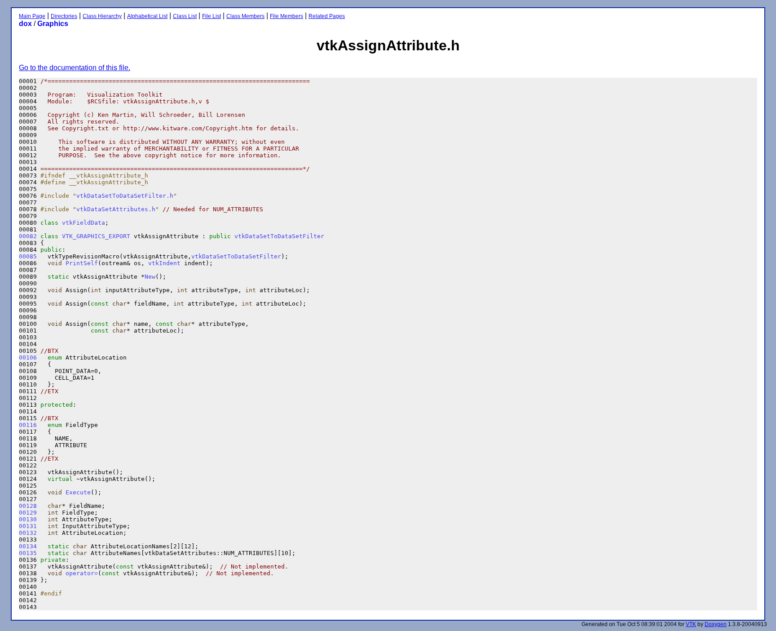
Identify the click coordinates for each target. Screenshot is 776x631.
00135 (28, 553)
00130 (28, 519)
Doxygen (716, 624)
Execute (78, 492)
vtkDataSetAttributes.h (115, 209)
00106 (28, 357)
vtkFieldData (83, 222)
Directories (64, 16)
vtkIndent (164, 263)
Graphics (52, 23)
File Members (286, 16)
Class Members (245, 16)
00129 (28, 512)
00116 (28, 425)
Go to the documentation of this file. (74, 67)
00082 (28, 236)
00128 (28, 505)
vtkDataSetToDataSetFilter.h (124, 195)
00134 (28, 546)
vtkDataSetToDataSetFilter (279, 236)
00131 (28, 526)
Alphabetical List (147, 16)
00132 (28, 532)
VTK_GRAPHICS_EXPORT (96, 236)
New (150, 276)
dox (25, 23)
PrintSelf (82, 263)
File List (211, 16)
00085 (28, 256)
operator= (82, 573)
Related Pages (327, 16)
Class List (185, 16)
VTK (691, 624)
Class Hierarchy (102, 16)
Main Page (32, 16)
